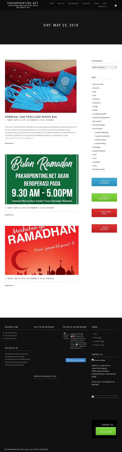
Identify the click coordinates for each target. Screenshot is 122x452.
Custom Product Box (102, 136)
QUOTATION (86, 3)
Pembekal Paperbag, (12, 354)
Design (96, 3)
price (95, 158)
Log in (95, 334)
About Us (61, 3)
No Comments (33, 120)
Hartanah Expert (11, 335)
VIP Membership (99, 169)
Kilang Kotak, (9, 365)
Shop (95, 166)
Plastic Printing (100, 140)
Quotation (96, 162)
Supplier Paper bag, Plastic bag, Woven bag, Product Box (23, 6)
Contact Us (102, 6)
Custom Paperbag (101, 132)
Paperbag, (24, 354)
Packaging (96, 147)
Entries (97, 337)
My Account (97, 121)
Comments (98, 341)
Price (95, 154)
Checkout (96, 99)
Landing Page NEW (99, 114)
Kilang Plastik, (23, 362)
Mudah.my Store (11, 333)
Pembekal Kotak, (24, 359)
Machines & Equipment (101, 117)
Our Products (73, 3)
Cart (94, 95)
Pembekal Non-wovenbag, (14, 356)
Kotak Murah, (19, 365)
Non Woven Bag (98, 125)
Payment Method (99, 151)
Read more (9, 143)
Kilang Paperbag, (11, 362)
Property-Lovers (11, 338)
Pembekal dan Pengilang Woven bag (31, 116)
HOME (52, 3)
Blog (104, 3)
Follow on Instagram (77, 360)
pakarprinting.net (23, 3)
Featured (50, 120)
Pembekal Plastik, (11, 359)
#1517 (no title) (98, 84)
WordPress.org (98, 345)
